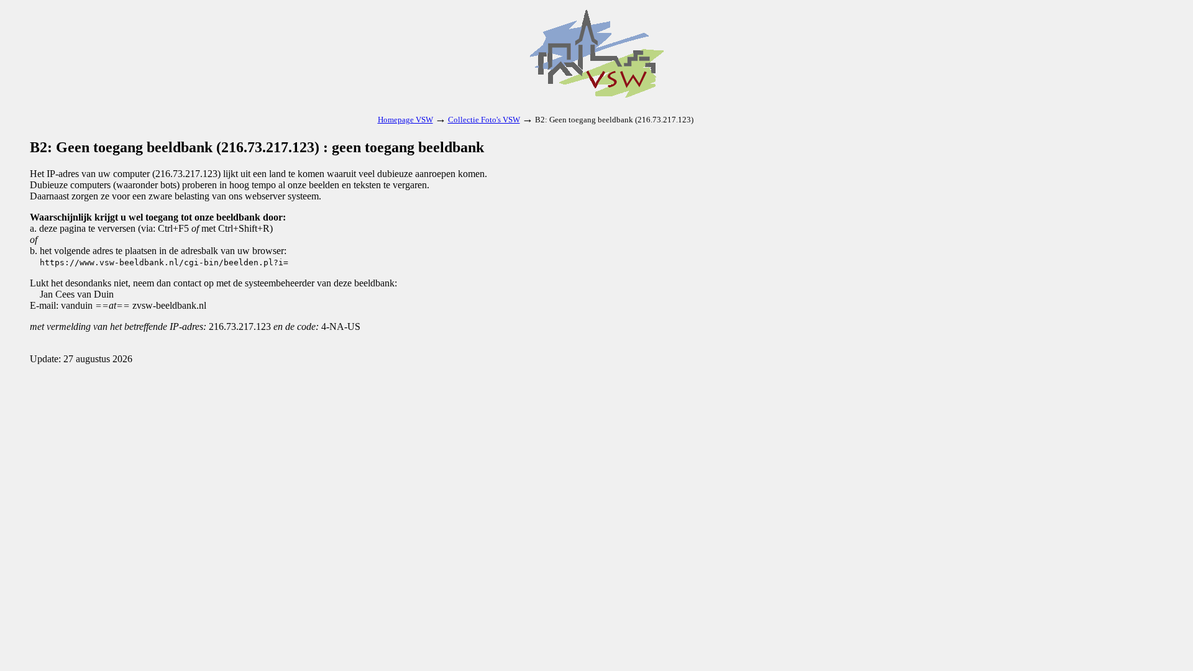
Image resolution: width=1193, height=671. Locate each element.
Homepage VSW (405, 119)
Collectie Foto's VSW (484, 119)
